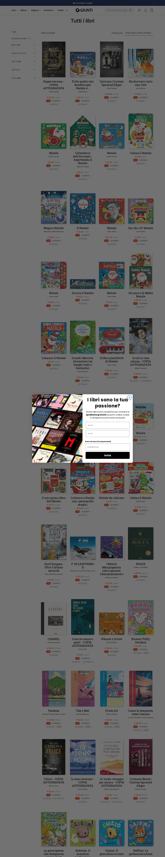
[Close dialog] (129, 397)
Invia (107, 455)
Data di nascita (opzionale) (98, 441)
